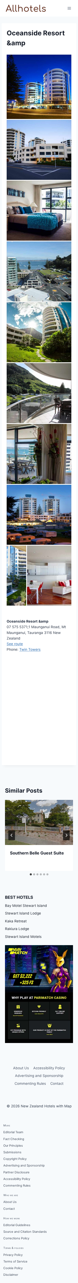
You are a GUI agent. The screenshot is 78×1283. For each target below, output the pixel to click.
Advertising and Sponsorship (39, 1076)
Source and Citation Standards (25, 1232)
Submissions (12, 1152)
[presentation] (39, 822)
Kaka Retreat (16, 921)
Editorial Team (13, 1132)
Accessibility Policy (49, 1068)
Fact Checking (13, 1139)
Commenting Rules (30, 1083)
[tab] (31, 874)
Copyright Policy (15, 1159)
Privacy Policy (13, 1255)
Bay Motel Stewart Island (26, 906)
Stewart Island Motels (23, 937)
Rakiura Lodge (17, 929)
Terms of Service (15, 1261)
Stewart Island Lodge (23, 913)
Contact (56, 1083)
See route (15, 644)
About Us (21, 1068)
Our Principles (13, 1145)
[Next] (66, 835)
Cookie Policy (13, 1268)
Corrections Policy (16, 1238)
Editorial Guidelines (16, 1225)
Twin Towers (30, 649)
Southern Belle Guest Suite (37, 853)
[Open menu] (69, 8)
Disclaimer (10, 1275)
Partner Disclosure (16, 1172)
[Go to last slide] (11, 835)
